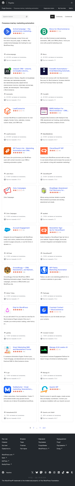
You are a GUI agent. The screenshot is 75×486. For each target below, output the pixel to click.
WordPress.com (8, 455)
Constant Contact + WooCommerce (56, 308)
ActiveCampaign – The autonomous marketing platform (22, 30)
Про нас (5, 439)
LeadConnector (19, 108)
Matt (4, 458)
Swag (59, 449)
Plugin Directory (7, 8)
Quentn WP (53, 387)
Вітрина (23, 439)
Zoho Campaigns (19, 188)
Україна (8, 472)
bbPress (5, 461)
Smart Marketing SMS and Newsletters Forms (22, 348)
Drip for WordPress (20, 307)
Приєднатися (61, 439)
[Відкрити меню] (72, 2)
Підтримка (42, 442)
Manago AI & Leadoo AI (58, 347)
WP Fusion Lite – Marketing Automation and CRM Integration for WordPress (23, 149)
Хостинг (5, 445)
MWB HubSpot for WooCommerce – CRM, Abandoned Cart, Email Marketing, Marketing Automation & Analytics (58, 110)
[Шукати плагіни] (26, 16)
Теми (22, 442)
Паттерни (23, 449)
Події (59, 442)
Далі (44, 428)
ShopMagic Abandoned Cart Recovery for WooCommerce (58, 189)
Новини (4, 442)
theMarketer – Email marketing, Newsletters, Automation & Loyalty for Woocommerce (22, 388)
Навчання (41, 439)
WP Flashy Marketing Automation (58, 269)
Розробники (42, 445)
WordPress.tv (43, 449)
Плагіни (23, 445)
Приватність (6, 449)
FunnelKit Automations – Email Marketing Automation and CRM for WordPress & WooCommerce (60, 70)
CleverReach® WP (56, 148)
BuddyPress (7, 464)
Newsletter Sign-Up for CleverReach (57, 229)
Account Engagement (21, 228)
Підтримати (62, 445)
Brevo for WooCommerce (59, 29)
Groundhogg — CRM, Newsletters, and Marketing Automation (24, 269)
